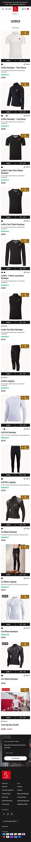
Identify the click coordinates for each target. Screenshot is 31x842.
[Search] (8, 9)
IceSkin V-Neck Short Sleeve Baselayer (12, 171)
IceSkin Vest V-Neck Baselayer (13, 224)
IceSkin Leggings (7, 381)
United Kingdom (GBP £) (9, 821)
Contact (19, 786)
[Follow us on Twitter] (8, 814)
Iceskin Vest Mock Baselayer (12, 329)
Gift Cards (5, 797)
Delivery (19, 790)
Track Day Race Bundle (10, 725)
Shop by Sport (6, 793)
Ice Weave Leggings (8, 581)
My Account (5, 804)
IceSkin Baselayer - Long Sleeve (13, 119)
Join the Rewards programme (17, 4)
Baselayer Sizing (22, 804)
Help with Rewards (23, 800)
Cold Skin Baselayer (8, 432)
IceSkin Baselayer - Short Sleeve (13, 67)
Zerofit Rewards (7, 800)
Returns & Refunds (23, 793)
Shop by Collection (8, 790)
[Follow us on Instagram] (12, 814)
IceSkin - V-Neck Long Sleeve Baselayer (12, 276)
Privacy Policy (21, 797)
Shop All (4, 786)
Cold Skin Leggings (8, 482)
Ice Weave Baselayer (9, 532)
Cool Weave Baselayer (9, 631)
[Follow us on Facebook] (4, 814)
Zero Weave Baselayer (9, 679)
